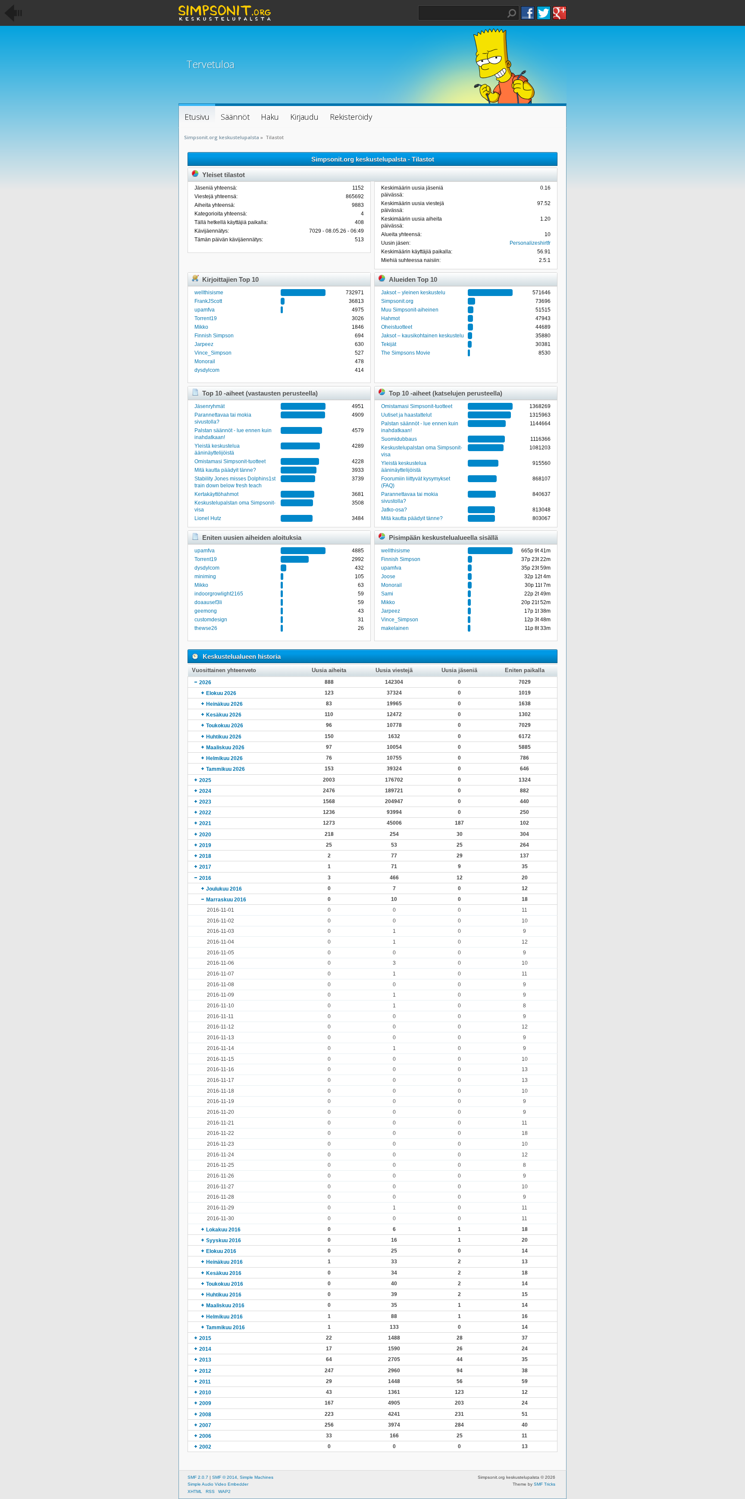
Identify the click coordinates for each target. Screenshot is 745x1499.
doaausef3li (208, 602)
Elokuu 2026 (221, 693)
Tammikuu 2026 (225, 769)
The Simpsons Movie (405, 353)
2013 (205, 1360)
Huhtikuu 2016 (223, 1295)
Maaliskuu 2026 (225, 748)
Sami (387, 594)
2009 (205, 1403)
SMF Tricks (544, 1484)
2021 (205, 823)
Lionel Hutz (207, 518)
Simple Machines (256, 1477)
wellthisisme (208, 293)
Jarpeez (203, 344)
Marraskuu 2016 (226, 900)
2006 (205, 1436)
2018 (205, 856)
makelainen (395, 628)
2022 (205, 813)
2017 (205, 867)
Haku (511, 13)
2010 (205, 1393)
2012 (205, 1371)
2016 (205, 878)
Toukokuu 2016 (224, 1284)
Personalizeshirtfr (530, 243)
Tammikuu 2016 (225, 1327)
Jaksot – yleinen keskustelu (413, 293)
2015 (205, 1338)
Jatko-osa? (394, 510)
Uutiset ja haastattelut (406, 415)
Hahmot (390, 318)
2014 (205, 1349)
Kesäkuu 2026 (223, 715)
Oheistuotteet (396, 327)
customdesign (210, 620)
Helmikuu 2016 (224, 1317)
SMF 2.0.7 (198, 1477)
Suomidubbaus (399, 439)
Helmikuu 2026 (224, 758)
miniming (205, 576)
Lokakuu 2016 (223, 1230)
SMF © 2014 (224, 1477)
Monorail (204, 361)
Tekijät (388, 344)
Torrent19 (205, 318)
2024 (205, 791)
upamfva (204, 310)
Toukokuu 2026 (224, 726)
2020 (205, 835)
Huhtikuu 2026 (223, 737)
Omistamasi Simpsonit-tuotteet (230, 461)
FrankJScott (208, 301)
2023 (205, 802)
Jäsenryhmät (209, 406)
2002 (205, 1447)
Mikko (201, 327)
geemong (205, 611)
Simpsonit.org (397, 301)
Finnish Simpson (214, 336)
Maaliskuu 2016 (225, 1306)
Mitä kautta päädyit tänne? (225, 470)
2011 (205, 1382)
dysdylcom (206, 370)
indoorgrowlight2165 (218, 594)
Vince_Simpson (213, 353)
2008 (205, 1415)
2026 (205, 682)
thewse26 (205, 628)
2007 (205, 1425)
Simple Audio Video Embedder (218, 1484)
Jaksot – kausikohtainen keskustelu (422, 336)
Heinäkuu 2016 (224, 1262)
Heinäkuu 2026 (224, 704)
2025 (205, 780)
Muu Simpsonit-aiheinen (409, 310)
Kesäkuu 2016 (223, 1273)
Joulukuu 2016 (224, 889)
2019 (205, 845)
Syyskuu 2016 (223, 1240)
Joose (388, 576)
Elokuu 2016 (221, 1251)
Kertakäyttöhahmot (216, 494)
